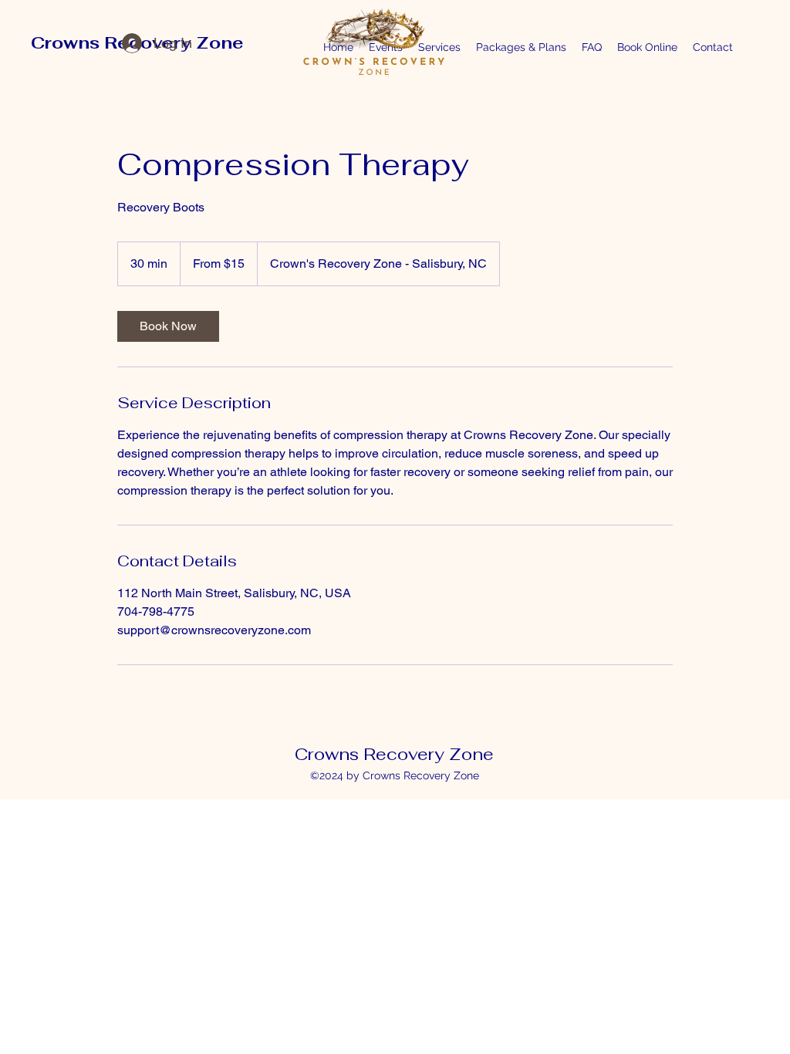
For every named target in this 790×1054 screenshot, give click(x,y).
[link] (168, 326)
